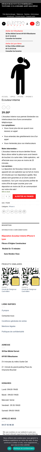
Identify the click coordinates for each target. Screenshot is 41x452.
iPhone (20, 97)
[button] (4, 24)
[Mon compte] (27, 23)
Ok (9, 448)
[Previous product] (8, 107)
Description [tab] (6, 225)
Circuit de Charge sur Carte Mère (9, 290)
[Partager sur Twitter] (12, 212)
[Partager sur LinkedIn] (24, 212)
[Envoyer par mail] (16, 212)
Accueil (5, 97)
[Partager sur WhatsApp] (4, 212)
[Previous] (1, 283)
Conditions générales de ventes (14, 321)
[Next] (39, 283)
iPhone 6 (29, 97)
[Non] (38, 444)
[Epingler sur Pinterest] (20, 212)
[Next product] (3, 107)
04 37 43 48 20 (8, 425)
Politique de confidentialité (24, 448)
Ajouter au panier (24, 196)
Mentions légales (8, 326)
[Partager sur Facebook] (8, 212)
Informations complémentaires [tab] (14, 230)
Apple (12, 97)
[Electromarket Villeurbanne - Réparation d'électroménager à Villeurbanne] (15, 23)
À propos (5, 310)
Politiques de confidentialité (13, 332)
